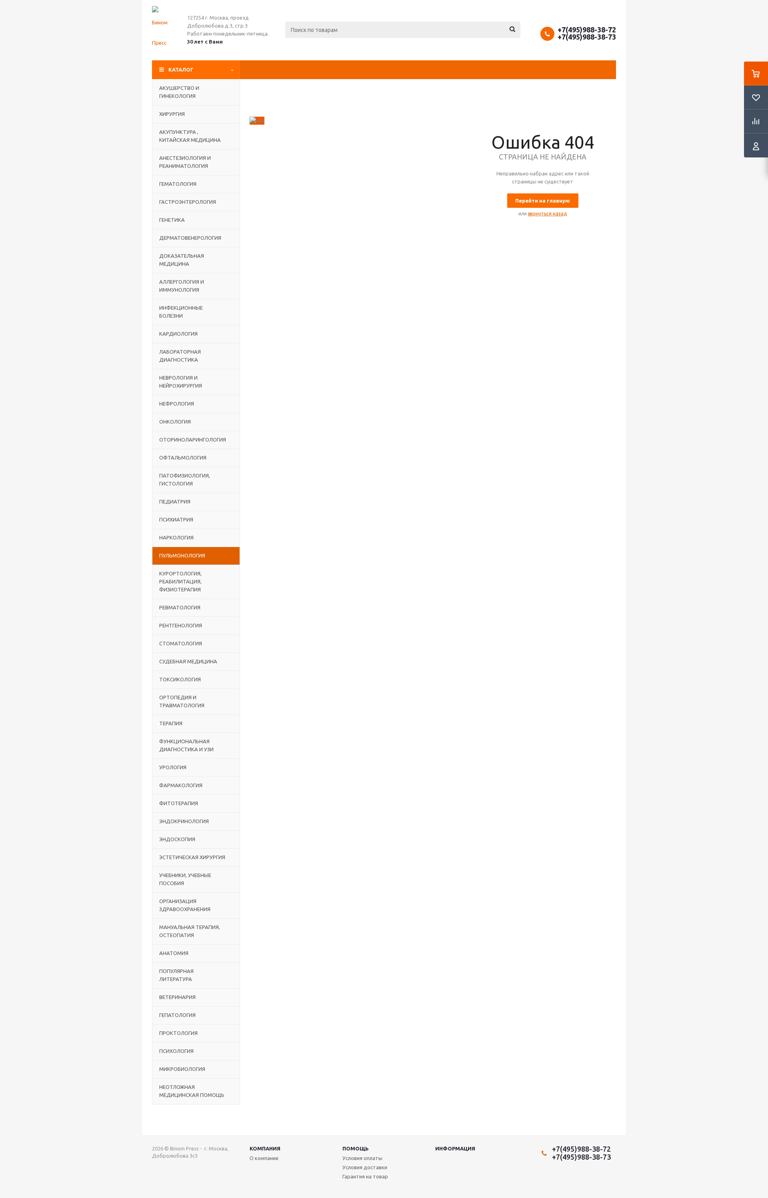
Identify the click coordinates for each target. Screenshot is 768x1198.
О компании (264, 1158)
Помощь (355, 1148)
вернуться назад (547, 213)
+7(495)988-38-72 (587, 29)
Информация (455, 1148)
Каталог (181, 69)
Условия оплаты (362, 1158)
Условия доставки (364, 1167)
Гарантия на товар (365, 1176)
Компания (265, 1148)
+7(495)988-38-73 (587, 36)
